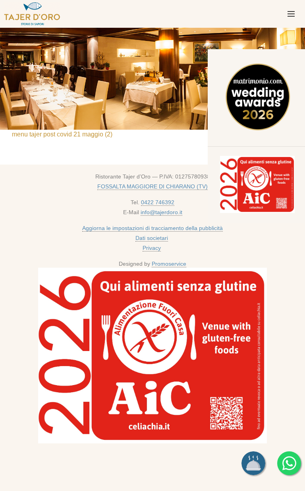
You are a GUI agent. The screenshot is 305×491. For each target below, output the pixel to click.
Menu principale (291, 14)
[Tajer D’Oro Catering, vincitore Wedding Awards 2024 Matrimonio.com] (257, 98)
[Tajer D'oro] (31, 12)
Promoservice (169, 264)
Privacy (152, 248)
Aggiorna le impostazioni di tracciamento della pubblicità (152, 228)
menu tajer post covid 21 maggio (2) (62, 134)
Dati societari (151, 238)
